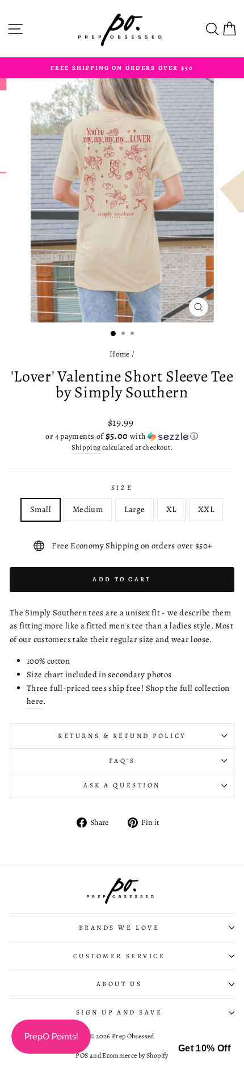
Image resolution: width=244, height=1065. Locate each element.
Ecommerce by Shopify (135, 1055)
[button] (122, 436)
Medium (88, 509)
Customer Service (119, 956)
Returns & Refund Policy (122, 735)
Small (40, 509)
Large (134, 509)
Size (122, 487)
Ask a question (121, 785)
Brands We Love (119, 927)
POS (81, 1055)
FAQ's (122, 760)
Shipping (86, 447)
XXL (206, 509)
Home (119, 354)
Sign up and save (119, 1012)
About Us (119, 983)
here (35, 701)
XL (171, 509)
